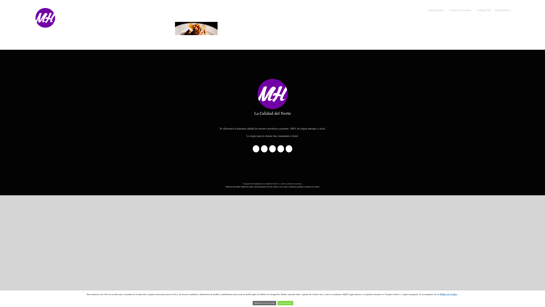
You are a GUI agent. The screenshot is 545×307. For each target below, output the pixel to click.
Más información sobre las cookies (266, 186)
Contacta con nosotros (312, 186)
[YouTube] (272, 148)
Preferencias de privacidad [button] (264, 303)
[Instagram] (280, 148)
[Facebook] (256, 148)
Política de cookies (247, 186)
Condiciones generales (295, 186)
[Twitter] (264, 148)
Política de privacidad (233, 186)
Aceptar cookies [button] (285, 303)
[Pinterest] (289, 148)
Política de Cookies (448, 294)
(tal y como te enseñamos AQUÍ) (333, 294)
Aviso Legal (283, 186)
